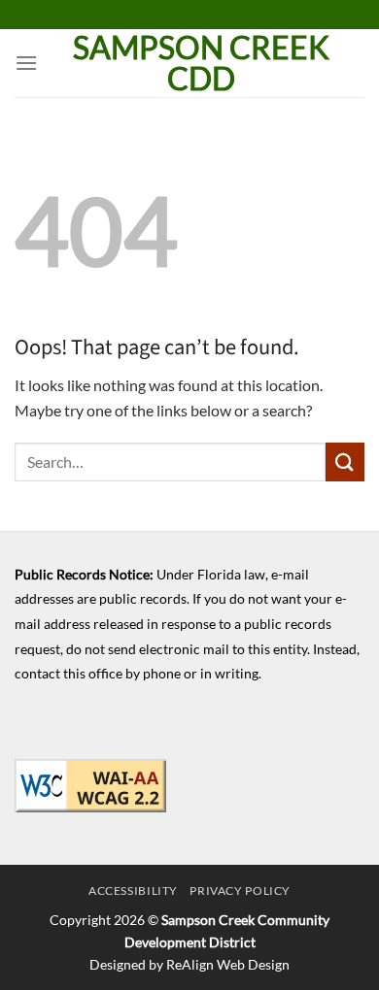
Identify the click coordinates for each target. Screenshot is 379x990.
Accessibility (133, 890)
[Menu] (26, 62)
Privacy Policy (240, 890)
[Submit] (345, 461)
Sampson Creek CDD (201, 63)
